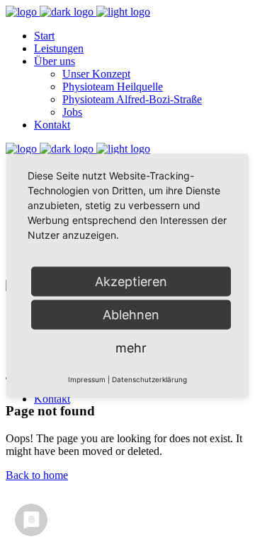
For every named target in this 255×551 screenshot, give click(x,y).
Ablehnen (131, 314)
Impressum (87, 379)
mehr (131, 347)
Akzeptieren (131, 281)
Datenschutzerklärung (149, 379)
